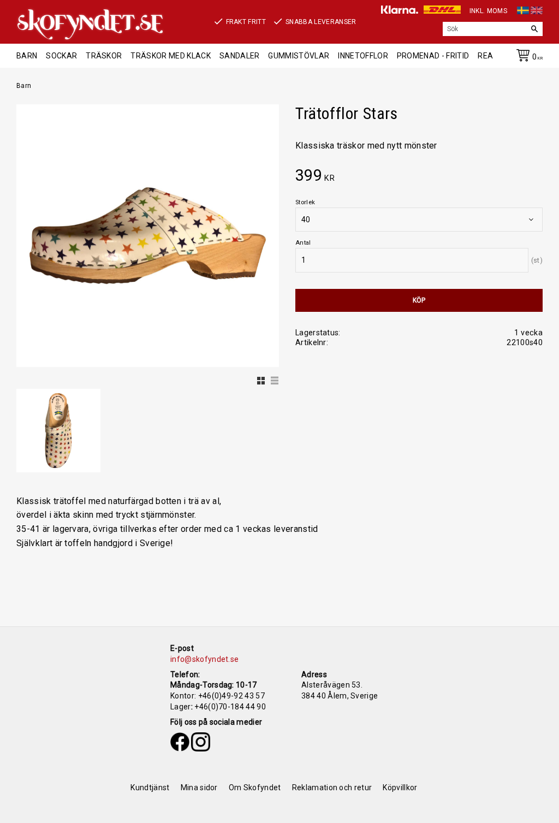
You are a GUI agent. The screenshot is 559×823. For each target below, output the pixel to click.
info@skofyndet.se (204, 659)
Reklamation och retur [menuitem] (332, 787)
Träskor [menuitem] (104, 55)
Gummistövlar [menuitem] (298, 55)
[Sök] (534, 29)
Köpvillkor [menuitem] (400, 787)
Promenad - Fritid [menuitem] (433, 55)
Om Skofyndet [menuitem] (255, 787)
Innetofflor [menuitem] (363, 55)
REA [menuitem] (485, 55)
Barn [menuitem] (26, 55)
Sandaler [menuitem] (239, 55)
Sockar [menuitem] (61, 55)
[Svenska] (523, 9)
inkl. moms (488, 11)
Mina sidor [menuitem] (199, 787)
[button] (259, 377)
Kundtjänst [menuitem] (149, 787)
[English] (537, 9)
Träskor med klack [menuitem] (170, 55)
